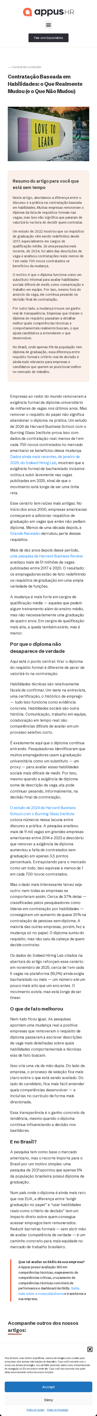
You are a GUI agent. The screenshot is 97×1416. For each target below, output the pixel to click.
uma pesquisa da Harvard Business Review (46, 556)
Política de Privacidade (57, 1410)
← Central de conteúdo (24, 67)
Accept (48, 1387)
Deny (48, 1400)
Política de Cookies (35, 1410)
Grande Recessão (25, 533)
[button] (90, 1349)
